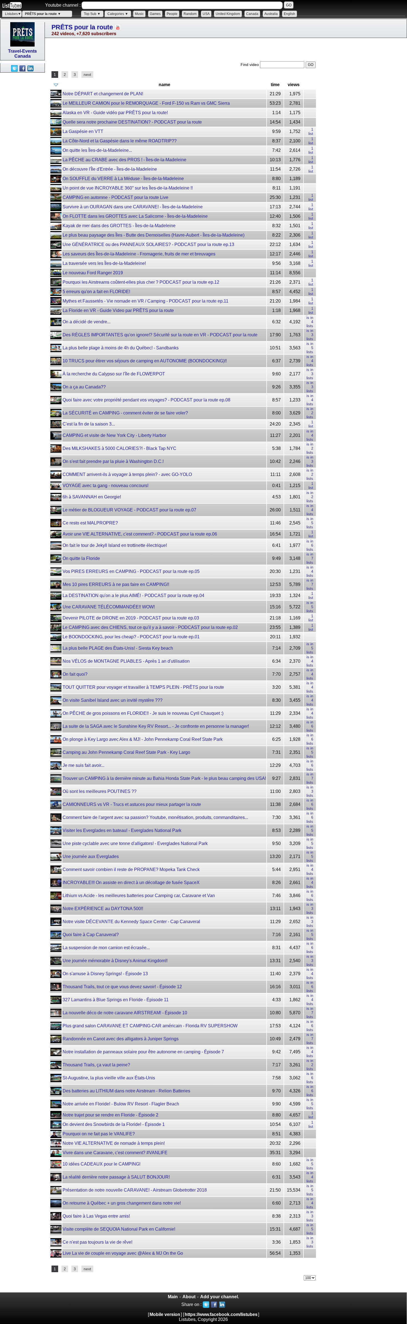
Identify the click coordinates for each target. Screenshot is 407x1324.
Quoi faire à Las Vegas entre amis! (96, 1216)
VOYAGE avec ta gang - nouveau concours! (105, 485)
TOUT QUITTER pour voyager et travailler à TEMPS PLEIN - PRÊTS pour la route (143, 687)
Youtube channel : (63, 5)
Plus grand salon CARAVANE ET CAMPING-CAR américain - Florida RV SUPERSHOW (150, 1025)
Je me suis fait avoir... (83, 765)
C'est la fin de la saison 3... (89, 424)
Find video (250, 64)
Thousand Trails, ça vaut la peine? (96, 1064)
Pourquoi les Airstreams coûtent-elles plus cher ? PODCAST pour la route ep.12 (141, 282)
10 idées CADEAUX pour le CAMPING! (101, 1164)
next (87, 74)
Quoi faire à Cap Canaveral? (91, 934)
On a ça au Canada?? (84, 387)
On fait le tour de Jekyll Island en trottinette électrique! (115, 545)
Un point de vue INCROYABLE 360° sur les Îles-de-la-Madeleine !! (128, 188)
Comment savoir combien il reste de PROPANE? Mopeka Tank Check (131, 869)
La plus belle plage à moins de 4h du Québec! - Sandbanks (121, 347)
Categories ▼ (117, 14)
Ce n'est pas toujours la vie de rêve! (97, 1242)
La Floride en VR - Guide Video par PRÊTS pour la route (118, 310)
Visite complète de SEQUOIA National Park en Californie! (119, 1229)
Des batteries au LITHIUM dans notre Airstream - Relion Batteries (126, 1091)
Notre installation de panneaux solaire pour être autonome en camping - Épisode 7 (143, 1051)
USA (206, 14)
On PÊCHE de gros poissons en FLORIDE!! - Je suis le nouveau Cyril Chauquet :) (143, 713)
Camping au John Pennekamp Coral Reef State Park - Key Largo (126, 752)
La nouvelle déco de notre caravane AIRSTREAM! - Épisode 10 (125, 1012)
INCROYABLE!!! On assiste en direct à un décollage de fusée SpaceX (131, 882)
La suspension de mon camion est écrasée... (106, 947)
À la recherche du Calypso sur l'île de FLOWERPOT (114, 374)
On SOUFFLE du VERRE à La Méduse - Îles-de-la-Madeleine (123, 178)
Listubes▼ (13, 14)
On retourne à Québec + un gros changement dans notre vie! (122, 1203)
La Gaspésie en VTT (83, 131)
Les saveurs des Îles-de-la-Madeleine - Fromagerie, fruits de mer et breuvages (139, 254)
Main (173, 1296)
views (294, 84)
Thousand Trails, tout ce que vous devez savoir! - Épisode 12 (122, 986)
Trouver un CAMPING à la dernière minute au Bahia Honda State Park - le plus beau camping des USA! (164, 778)
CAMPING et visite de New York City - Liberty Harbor (114, 435)
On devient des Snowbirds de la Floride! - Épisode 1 (114, 1124)
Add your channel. (219, 1296)
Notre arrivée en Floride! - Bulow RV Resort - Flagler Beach (121, 1104)
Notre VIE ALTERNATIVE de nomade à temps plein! (114, 1143)
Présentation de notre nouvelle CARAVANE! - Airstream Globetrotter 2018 (135, 1190)
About (188, 1296)
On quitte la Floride (81, 558)
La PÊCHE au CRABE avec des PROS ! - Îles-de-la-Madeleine (124, 159)
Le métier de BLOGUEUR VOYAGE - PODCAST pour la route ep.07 (129, 510)
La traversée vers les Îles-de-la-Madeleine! (104, 263)
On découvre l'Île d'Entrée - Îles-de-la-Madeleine (110, 169)
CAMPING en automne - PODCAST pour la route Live (115, 197)
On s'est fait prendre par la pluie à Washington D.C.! (113, 461)
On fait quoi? (75, 674)
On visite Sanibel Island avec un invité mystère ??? (113, 700)
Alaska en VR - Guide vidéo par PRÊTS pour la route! (115, 112)
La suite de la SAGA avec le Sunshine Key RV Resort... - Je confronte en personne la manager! (156, 726)
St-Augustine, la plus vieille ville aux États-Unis (109, 1077)
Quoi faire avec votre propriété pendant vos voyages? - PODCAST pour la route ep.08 (146, 400)
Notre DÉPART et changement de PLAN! (103, 93)
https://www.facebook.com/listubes (221, 1314)
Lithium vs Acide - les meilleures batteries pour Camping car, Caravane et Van (139, 895)
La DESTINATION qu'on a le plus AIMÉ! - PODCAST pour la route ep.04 (133, 595)
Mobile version (165, 1314)
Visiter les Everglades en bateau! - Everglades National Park (122, 830)
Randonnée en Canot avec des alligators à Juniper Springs (121, 1038)
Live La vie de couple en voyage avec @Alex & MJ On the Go (123, 1253)
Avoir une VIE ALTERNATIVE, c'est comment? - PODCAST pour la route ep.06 (140, 534)
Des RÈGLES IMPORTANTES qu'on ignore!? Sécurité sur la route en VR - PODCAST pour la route (160, 334)
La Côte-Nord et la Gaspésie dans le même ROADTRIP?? (120, 141)
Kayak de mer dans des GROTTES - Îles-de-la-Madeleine (119, 225)
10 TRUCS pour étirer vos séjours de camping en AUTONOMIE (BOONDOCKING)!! (145, 360)
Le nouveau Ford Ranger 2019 (93, 272)
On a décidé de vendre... (86, 321)
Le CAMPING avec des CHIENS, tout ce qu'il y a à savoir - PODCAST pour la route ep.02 (150, 627)
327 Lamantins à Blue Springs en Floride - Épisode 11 (116, 999)
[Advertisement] (22, 156)
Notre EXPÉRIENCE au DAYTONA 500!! (103, 908)
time (275, 84)
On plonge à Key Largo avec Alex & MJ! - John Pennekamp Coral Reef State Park (143, 739)
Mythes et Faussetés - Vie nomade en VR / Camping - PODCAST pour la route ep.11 (145, 301)
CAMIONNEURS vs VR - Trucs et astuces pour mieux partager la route (132, 804)
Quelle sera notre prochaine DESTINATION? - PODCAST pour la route (132, 122)
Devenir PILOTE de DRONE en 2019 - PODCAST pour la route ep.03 (131, 618)
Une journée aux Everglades (91, 856)
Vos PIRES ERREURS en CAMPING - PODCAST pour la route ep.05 (131, 571)
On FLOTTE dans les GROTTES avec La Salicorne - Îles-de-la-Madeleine (135, 216)
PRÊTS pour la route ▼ (43, 14)
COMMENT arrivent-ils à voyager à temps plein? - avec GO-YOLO (127, 474)
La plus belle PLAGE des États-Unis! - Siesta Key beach (118, 648)
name (164, 84)
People (172, 14)
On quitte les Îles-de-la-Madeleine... (97, 150)
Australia (271, 14)
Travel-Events (22, 51)
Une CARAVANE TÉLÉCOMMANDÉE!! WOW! (109, 607)
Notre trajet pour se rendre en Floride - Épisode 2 (110, 1115)
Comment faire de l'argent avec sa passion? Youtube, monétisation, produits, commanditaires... (155, 817)
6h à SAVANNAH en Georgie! (92, 497)
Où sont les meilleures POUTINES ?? (99, 791)
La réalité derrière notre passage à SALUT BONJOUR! (116, 1177)
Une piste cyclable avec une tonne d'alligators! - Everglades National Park (135, 843)
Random (190, 14)
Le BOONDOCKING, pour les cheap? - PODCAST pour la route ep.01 (131, 636)
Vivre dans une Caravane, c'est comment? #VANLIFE (115, 1152)
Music (139, 14)
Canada (252, 14)
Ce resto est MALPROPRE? (90, 523)
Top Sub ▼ (92, 14)
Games (155, 14)
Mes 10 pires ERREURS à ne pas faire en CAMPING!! (116, 584)
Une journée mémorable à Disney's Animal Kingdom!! (115, 960)
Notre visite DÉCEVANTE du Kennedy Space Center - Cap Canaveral (131, 921)
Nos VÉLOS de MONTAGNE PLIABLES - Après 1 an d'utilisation (126, 661)
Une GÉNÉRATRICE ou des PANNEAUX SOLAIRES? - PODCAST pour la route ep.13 (148, 244)
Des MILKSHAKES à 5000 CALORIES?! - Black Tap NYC (119, 448)
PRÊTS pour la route (82, 27)
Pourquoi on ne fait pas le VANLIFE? (99, 1133)
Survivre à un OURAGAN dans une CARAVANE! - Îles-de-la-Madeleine (133, 206)
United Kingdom (228, 14)
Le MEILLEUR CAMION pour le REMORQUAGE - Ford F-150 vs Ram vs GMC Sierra (146, 103)
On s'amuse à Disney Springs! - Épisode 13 (105, 973)
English (289, 14)
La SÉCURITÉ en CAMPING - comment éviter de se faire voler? (125, 413)
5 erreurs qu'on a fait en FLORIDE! (96, 291)
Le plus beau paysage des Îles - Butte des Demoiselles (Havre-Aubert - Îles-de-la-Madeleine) (153, 235)
